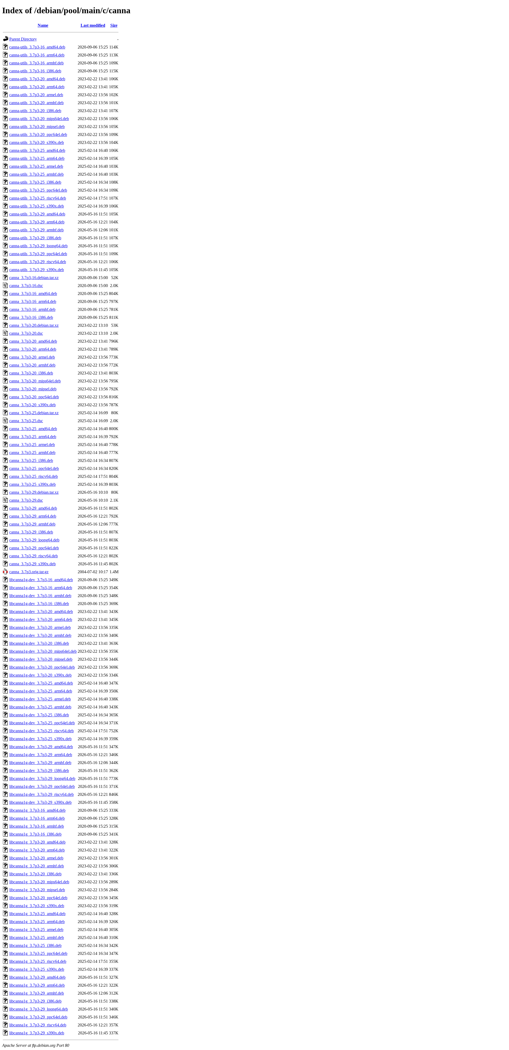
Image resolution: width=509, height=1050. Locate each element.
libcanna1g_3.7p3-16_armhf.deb (36, 826)
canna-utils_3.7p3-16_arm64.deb (36, 55)
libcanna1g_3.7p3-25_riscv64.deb (37, 961)
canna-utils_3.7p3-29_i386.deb (35, 238)
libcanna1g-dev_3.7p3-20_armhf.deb (40, 635)
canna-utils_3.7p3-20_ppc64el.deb (38, 134)
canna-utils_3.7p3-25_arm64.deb (36, 158)
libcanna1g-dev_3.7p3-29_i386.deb (39, 770)
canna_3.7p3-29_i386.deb (31, 532)
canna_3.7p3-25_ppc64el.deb (34, 468)
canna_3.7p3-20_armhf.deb (32, 365)
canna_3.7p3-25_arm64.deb (32, 436)
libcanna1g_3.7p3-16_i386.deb (35, 834)
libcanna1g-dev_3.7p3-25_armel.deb (40, 699)
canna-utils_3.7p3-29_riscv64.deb (37, 261)
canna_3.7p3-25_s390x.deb (32, 484)
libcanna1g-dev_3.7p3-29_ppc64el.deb (42, 786)
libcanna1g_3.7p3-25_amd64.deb (37, 913)
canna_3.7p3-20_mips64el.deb (35, 381)
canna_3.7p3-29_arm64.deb (32, 516)
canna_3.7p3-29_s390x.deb (32, 564)
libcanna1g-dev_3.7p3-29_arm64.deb (40, 754)
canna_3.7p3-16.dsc (26, 285)
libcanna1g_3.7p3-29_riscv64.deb (37, 1025)
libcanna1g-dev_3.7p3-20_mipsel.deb (40, 659)
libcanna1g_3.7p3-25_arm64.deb (37, 921)
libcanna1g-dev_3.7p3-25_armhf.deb (40, 707)
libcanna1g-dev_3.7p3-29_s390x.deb (40, 802)
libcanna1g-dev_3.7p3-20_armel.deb (40, 627)
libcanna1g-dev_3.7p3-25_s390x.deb (40, 738)
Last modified (93, 25)
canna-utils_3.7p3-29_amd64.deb (37, 214)
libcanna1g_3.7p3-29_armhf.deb (36, 993)
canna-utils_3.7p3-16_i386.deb (35, 71)
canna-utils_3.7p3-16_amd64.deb (37, 47)
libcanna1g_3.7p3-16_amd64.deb (37, 810)
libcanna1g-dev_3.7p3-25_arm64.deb (40, 691)
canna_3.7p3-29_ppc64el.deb (34, 548)
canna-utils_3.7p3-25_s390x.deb (36, 206)
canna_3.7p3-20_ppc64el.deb (34, 397)
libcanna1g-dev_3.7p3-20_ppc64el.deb (42, 667)
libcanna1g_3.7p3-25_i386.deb (35, 945)
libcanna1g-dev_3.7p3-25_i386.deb (39, 715)
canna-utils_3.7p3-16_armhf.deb (36, 63)
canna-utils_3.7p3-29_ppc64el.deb (38, 254)
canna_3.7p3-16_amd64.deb (33, 293)
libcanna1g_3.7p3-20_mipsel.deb (37, 890)
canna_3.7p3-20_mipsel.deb (32, 389)
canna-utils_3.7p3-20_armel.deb (36, 94)
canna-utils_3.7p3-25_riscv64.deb (37, 198)
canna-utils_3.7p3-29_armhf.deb (36, 230)
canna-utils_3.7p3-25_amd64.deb (37, 150)
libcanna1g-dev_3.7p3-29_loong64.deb (42, 778)
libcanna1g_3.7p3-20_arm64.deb (37, 850)
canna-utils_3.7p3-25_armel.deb (36, 166)
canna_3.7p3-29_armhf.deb (32, 524)
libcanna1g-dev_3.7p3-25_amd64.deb (41, 683)
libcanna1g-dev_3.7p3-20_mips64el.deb (43, 651)
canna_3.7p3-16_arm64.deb (32, 301)
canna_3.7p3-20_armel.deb (32, 357)
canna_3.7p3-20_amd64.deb (33, 341)
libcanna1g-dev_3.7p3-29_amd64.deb (41, 746)
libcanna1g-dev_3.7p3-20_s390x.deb (40, 675)
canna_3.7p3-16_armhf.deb (32, 309)
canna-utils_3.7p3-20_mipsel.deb (37, 126)
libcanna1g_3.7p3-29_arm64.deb (37, 985)
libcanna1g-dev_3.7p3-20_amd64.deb (41, 611)
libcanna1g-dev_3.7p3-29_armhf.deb (40, 762)
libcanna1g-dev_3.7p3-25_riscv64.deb (41, 731)
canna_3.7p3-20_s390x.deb (32, 405)
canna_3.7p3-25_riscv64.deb (33, 476)
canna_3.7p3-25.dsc (26, 420)
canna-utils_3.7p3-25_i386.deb (35, 182)
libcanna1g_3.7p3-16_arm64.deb (37, 818)
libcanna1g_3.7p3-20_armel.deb (36, 858)
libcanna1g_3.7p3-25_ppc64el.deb (38, 953)
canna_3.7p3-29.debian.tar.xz (34, 492)
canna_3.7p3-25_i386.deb (31, 460)
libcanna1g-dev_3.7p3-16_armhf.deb (40, 595)
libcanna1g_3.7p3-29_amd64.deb (37, 977)
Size (113, 25)
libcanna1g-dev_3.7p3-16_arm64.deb (40, 587)
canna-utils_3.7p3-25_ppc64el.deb (38, 190)
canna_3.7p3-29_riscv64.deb (33, 556)
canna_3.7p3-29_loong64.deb (34, 540)
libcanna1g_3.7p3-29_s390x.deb (36, 1033)
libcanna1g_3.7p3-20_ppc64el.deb (38, 897)
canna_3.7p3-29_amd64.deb (33, 508)
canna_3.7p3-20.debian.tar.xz (34, 325)
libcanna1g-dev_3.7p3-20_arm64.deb (40, 619)
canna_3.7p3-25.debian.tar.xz (34, 413)
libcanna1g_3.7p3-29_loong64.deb (38, 1009)
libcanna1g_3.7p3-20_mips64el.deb (39, 882)
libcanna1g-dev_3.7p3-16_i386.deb (39, 603)
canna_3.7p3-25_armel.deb (32, 444)
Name (43, 25)
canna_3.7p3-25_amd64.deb (33, 428)
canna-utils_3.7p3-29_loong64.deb (38, 246)
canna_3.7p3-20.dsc (26, 333)
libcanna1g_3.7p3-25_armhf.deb (36, 937)
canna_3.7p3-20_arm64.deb (32, 349)
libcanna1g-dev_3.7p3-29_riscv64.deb (41, 794)
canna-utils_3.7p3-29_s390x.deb (36, 269)
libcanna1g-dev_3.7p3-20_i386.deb (39, 643)
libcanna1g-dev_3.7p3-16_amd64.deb (41, 579)
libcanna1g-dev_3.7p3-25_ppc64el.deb (42, 723)
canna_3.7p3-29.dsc (26, 500)
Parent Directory (23, 39)
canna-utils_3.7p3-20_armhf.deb (36, 102)
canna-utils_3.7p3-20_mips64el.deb (39, 118)
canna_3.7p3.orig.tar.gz (29, 572)
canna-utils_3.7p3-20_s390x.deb (36, 142)
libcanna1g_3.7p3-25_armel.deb (36, 929)
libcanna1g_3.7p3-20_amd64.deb (37, 842)
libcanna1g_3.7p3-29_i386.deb (35, 1001)
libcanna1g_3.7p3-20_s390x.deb (36, 905)
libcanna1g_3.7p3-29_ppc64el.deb (38, 1017)
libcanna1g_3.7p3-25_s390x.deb (36, 969)
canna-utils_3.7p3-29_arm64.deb (36, 222)
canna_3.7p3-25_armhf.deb (32, 452)
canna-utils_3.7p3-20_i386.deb (35, 110)
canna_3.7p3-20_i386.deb (31, 373)
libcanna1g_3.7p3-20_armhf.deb (36, 866)
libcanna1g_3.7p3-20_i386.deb (35, 874)
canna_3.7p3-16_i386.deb (31, 317)
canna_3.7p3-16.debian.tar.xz (34, 277)
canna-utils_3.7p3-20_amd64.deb (37, 79)
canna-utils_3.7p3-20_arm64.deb (36, 87)
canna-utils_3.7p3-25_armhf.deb (36, 174)
